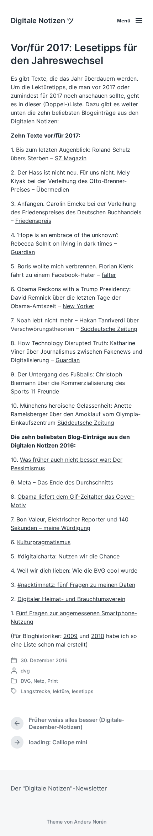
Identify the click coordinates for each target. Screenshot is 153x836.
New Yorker (78, 306)
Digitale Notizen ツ (42, 20)
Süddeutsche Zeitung (108, 328)
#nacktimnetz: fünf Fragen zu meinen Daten (76, 584)
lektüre (61, 691)
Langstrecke (35, 691)
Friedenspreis (33, 220)
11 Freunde (45, 391)
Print (52, 681)
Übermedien (52, 189)
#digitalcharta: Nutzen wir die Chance (68, 556)
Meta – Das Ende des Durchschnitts (65, 482)
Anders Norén (90, 822)
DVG (26, 681)
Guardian (23, 252)
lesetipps (83, 691)
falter (109, 274)
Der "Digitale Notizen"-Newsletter (59, 788)
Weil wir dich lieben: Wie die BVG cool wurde (77, 570)
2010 (97, 635)
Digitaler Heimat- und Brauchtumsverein (71, 598)
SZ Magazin (70, 158)
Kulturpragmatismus (43, 542)
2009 (70, 635)
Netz (38, 681)
